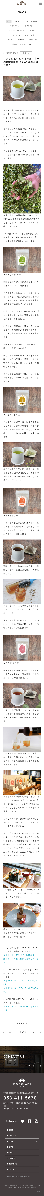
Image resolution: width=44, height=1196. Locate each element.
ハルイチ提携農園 (31, 21)
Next (34, 1032)
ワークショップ (15, 35)
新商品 (32, 30)
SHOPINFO (12, 1164)
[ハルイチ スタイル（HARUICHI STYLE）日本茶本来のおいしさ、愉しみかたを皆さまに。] (22, 3)
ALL (8, 21)
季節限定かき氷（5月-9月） (21, 44)
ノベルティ (10, 39)
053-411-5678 (20, 1098)
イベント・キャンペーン (17, 30)
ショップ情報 (29, 35)
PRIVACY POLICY (23, 1177)
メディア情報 (33, 39)
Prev (10, 1032)
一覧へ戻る (22, 1032)
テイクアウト (29, 26)
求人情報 (21, 39)
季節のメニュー (15, 26)
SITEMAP (10, 1177)
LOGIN (38, 1192)
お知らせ (17, 21)
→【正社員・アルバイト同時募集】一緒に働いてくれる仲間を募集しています (21, 959)
